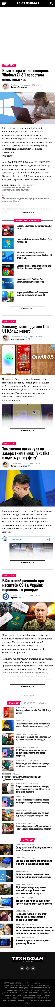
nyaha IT (14, 598)
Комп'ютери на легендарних (17, 188)
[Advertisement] (27, 36)
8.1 (20, 185)
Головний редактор (19, 87)
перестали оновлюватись (16, 190)
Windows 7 (29, 185)
